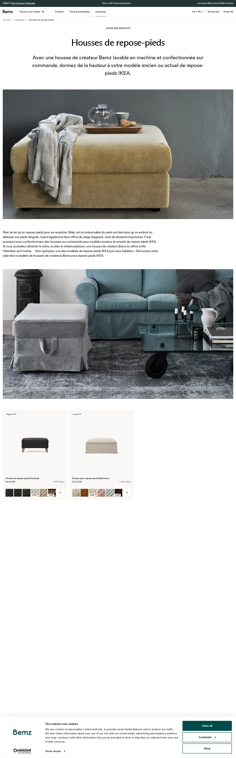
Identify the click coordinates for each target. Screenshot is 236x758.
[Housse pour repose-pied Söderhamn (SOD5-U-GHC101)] (110, 493)
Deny (207, 748)
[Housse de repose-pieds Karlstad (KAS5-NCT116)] (26, 493)
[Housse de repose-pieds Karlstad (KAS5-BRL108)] (18, 493)
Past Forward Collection (23, 3)
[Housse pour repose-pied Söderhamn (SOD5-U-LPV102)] (84, 493)
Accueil (6, 19)
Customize (205, 737)
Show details (53, 751)
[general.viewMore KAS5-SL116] (60, 493)
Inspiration (100, 11)
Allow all (207, 725)
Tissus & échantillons (79, 11)
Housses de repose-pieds (41, 19)
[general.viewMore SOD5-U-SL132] (127, 493)
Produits (59, 11)
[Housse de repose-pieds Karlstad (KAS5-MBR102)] (43, 493)
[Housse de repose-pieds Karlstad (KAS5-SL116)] (9, 493)
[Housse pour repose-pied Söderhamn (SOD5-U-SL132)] (76, 493)
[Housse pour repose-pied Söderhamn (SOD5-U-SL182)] (101, 493)
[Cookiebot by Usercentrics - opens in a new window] (22, 751)
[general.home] (8, 11)
